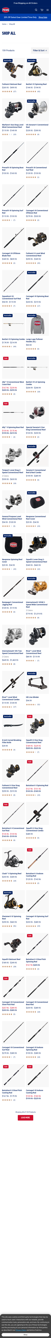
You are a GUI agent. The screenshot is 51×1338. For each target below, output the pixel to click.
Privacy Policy (21, 1330)
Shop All (12, 24)
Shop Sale (43, 17)
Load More (25, 1118)
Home (4, 24)
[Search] (36, 10)
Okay (25, 1335)
